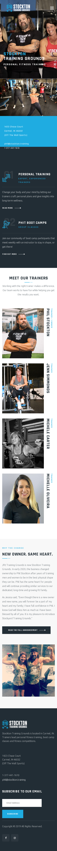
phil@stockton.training (14, 779)
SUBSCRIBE (12, 814)
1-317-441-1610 (12, 148)
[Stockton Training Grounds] (18, 7)
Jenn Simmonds (48, 378)
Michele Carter (48, 433)
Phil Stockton (48, 322)
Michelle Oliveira (48, 491)
